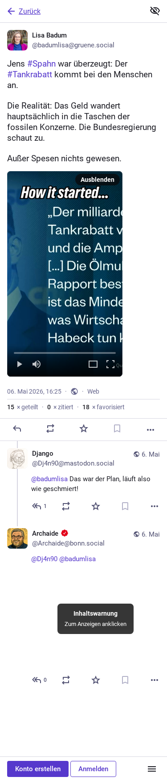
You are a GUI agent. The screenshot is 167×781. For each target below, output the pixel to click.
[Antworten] (17, 428)
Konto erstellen (38, 769)
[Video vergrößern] (93, 365)
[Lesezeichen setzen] (117, 428)
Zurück (30, 11)
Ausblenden (97, 179)
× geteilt (22, 407)
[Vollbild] (110, 365)
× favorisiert (103, 407)
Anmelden (93, 769)
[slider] (65, 351)
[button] (64, 274)
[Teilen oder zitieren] (50, 428)
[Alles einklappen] (155, 10)
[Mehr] (150, 429)
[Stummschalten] (36, 365)
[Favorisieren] (83, 428)
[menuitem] (64, 274)
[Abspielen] (19, 365)
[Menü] (152, 769)
